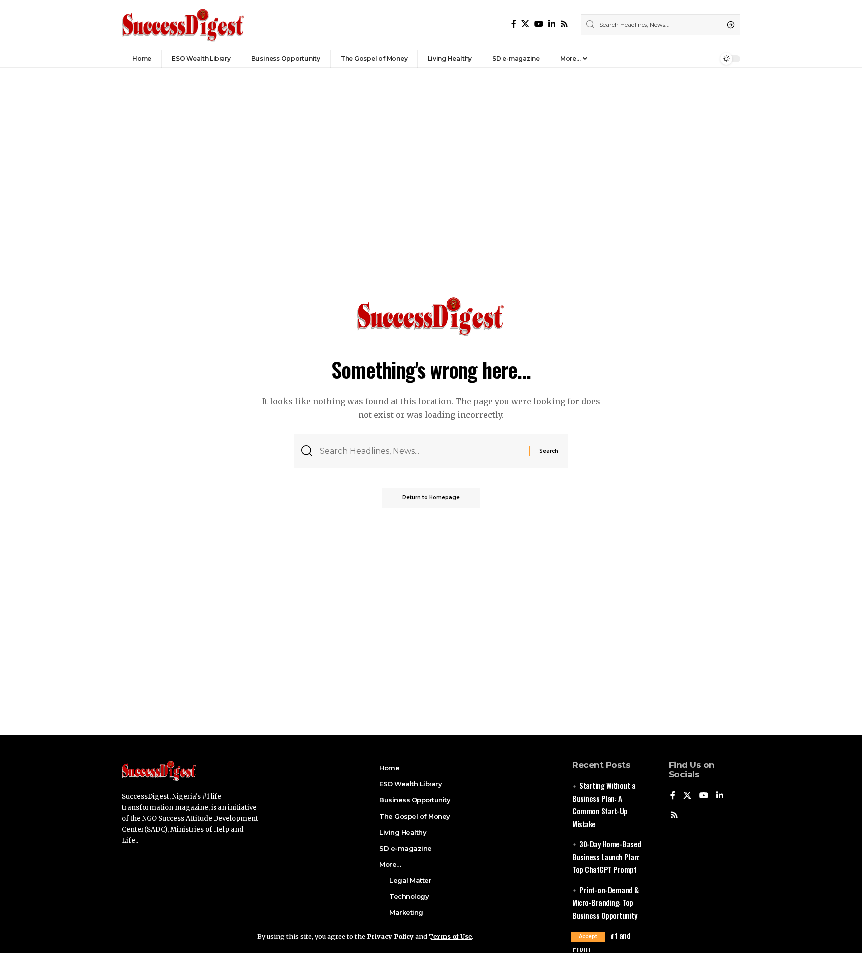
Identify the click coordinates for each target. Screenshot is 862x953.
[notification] (705, 59)
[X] (525, 24)
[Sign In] (686, 59)
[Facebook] (514, 24)
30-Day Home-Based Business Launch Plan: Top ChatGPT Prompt (606, 856)
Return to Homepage (431, 497)
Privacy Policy (390, 936)
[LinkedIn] (552, 24)
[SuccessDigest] (183, 24)
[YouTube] (539, 24)
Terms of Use (450, 936)
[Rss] (564, 24)
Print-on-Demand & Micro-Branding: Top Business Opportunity (605, 902)
